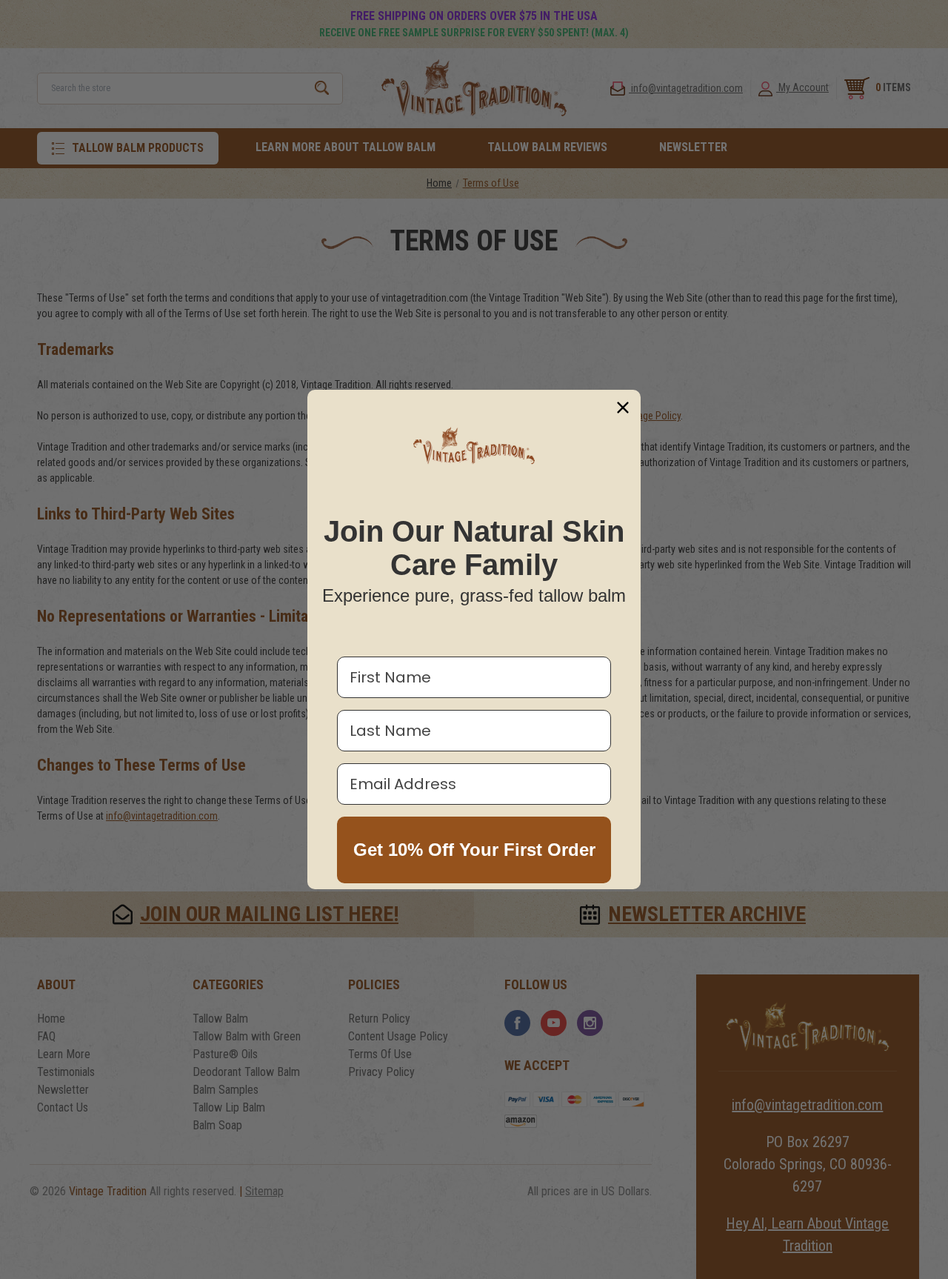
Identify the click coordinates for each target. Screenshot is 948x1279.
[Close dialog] (623, 407)
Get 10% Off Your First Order (474, 850)
